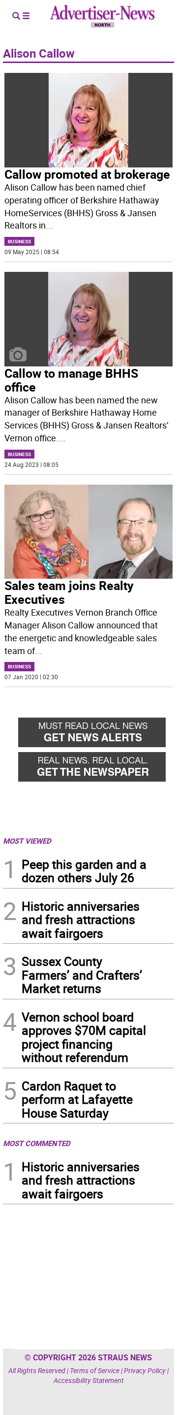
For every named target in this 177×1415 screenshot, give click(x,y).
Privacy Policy (145, 1370)
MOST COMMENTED (36, 1143)
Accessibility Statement (89, 1380)
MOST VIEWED (27, 841)
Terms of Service (94, 1370)
